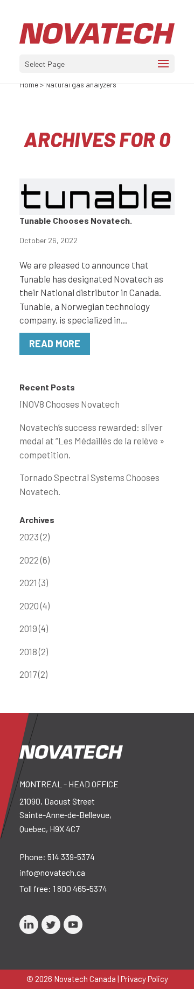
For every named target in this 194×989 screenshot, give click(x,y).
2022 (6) (34, 559)
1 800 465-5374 (80, 888)
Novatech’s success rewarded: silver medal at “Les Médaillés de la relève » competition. (91, 441)
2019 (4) (33, 628)
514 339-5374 (71, 856)
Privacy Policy (144, 979)
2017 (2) (33, 674)
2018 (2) (33, 651)
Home (28, 84)
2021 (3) (33, 582)
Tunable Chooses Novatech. (75, 220)
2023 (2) (34, 536)
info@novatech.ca (52, 872)
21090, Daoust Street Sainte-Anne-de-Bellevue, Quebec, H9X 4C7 (65, 815)
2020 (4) (34, 605)
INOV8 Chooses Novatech (69, 404)
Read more (54, 343)
